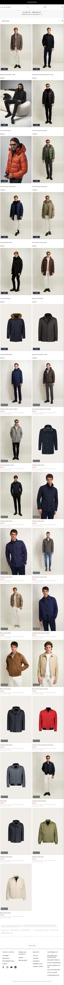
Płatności (36, 958)
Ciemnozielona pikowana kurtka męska (41, 409)
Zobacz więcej (32, 945)
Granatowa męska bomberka (39, 801)
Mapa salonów (23, 960)
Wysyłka (35, 955)
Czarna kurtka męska (5, 130)
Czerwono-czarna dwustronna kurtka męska (42, 745)
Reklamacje (36, 961)
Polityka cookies (52, 972)
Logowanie (5, 955)
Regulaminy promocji (53, 960)
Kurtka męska (3, 801)
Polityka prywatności (53, 970)
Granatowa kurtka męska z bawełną (8, 409)
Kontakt (21, 957)
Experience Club (37, 964)
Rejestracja (5, 958)
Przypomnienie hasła (8, 961)
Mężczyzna (5, 21)
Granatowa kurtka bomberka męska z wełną (42, 74)
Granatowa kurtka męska (6, 242)
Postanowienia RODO (53, 975)
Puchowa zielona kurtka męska (39, 186)
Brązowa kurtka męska (37, 298)
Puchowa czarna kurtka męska (39, 130)
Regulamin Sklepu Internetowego (52, 956)
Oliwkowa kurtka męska (38, 857)
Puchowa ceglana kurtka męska (7, 186)
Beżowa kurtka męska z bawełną (40, 689)
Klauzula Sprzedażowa (54, 962)
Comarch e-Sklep (47, 981)
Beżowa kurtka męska (5, 633)
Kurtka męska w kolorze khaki (39, 242)
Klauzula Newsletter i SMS (53, 966)
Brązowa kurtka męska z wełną (7, 74)
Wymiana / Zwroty (38, 966)
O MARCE (4, 964)
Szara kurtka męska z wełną (7, 465)
